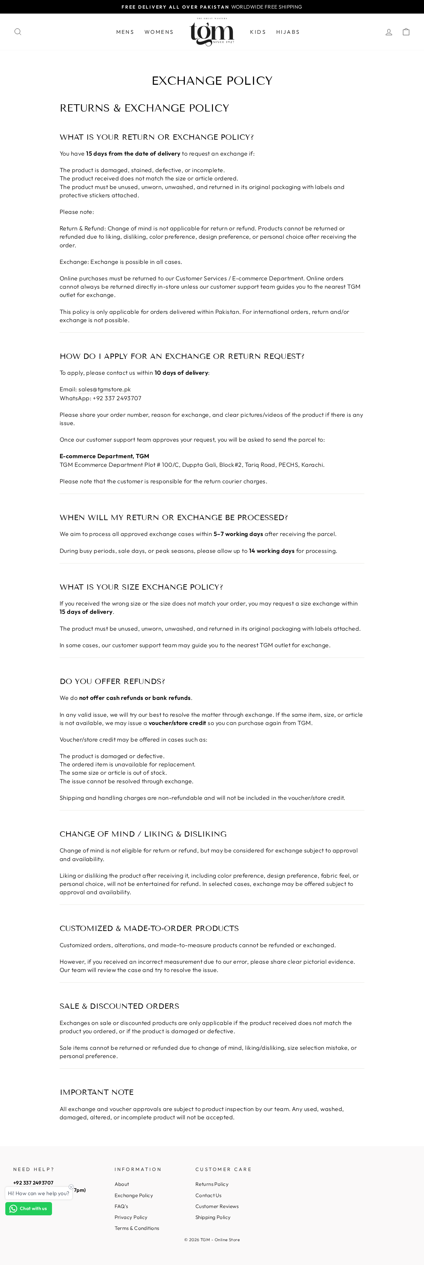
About (122, 1184)
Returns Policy (212, 1184)
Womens (159, 31)
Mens (125, 31)
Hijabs (288, 31)
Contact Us (208, 1195)
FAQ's (121, 1206)
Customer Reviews (216, 1206)
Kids (258, 31)
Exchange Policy (134, 1195)
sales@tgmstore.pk (105, 389)
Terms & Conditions (137, 1228)
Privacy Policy (131, 1217)
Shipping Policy (213, 1217)
